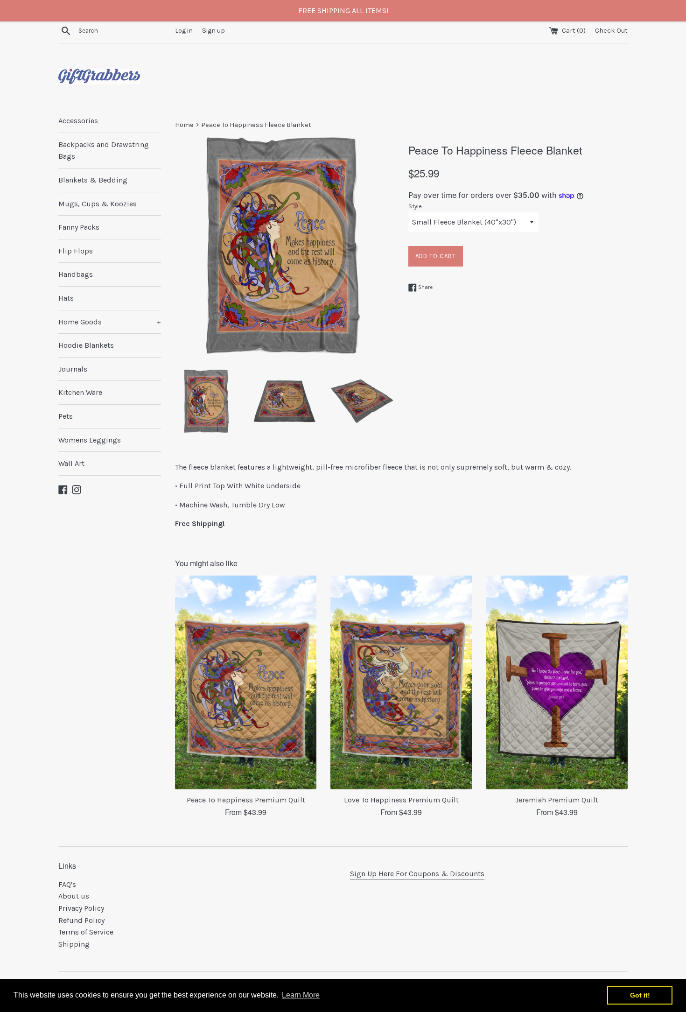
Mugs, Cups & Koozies (97, 203)
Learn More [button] (301, 995)
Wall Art (71, 463)
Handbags (75, 274)
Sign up (213, 31)
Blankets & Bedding (92, 180)
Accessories (78, 120)
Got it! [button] (640, 995)
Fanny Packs (78, 227)
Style (415, 206)
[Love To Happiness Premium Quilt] (401, 682)
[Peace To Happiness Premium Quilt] (245, 682)
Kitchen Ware (80, 392)
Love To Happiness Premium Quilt (401, 799)
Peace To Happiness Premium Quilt (246, 799)
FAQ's (67, 884)
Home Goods (109, 321)
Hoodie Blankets (86, 345)
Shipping (74, 944)
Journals (72, 369)
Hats (66, 298)
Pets (65, 416)
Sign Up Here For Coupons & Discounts (417, 873)
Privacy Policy (81, 908)
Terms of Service (85, 932)
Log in (184, 31)
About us (73, 896)
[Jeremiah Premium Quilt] (557, 682)
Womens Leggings (89, 440)
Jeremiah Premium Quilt (556, 799)
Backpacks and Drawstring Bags (103, 150)
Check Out (611, 31)
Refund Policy (81, 920)
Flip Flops (75, 250)
